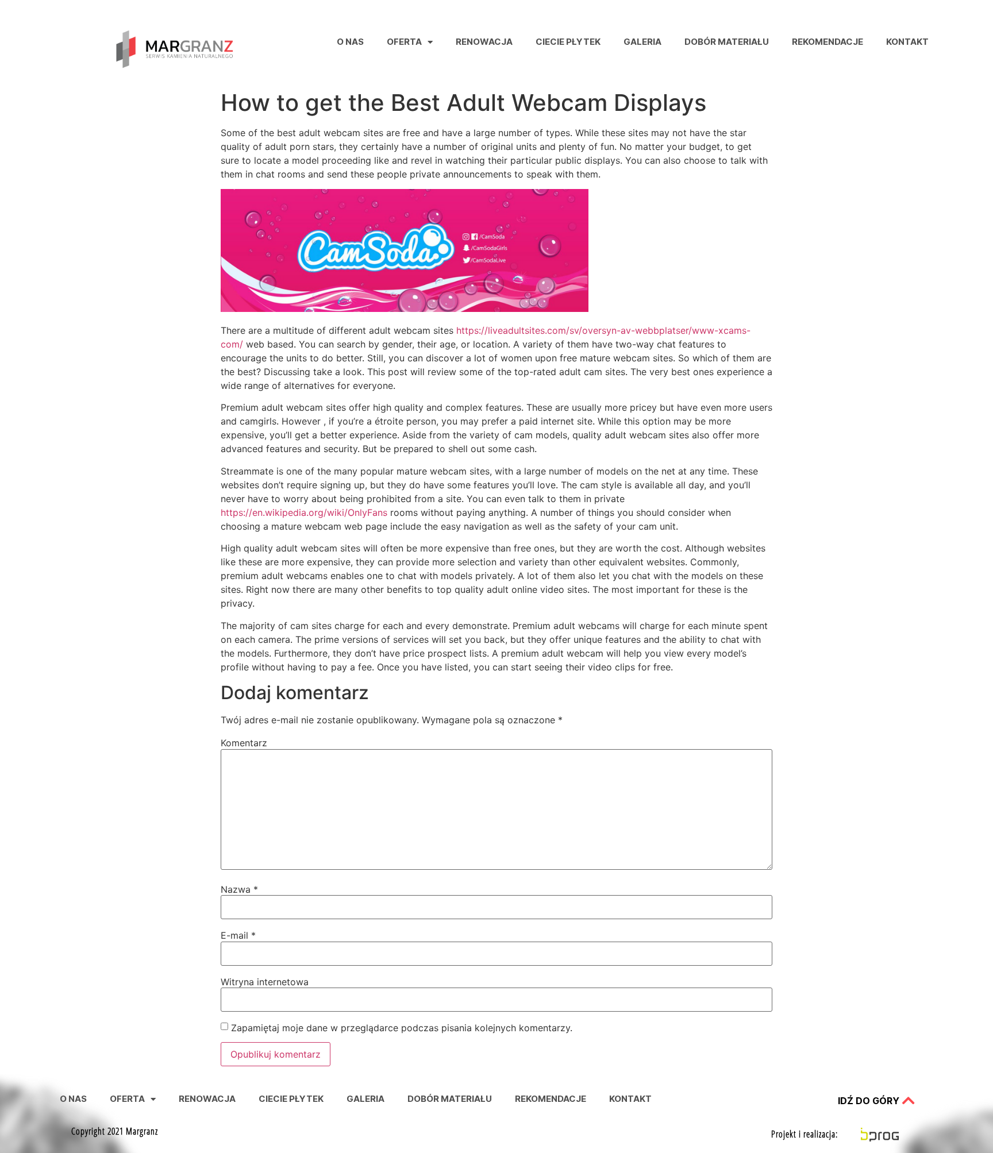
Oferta (404, 41)
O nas (350, 41)
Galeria (642, 41)
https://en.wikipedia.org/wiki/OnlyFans (304, 512)
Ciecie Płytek (568, 41)
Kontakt (907, 41)
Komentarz (244, 742)
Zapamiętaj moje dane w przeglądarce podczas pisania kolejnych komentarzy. (401, 1027)
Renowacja (484, 41)
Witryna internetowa (265, 981)
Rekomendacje (827, 41)
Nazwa (239, 889)
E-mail (238, 935)
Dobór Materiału (726, 41)
